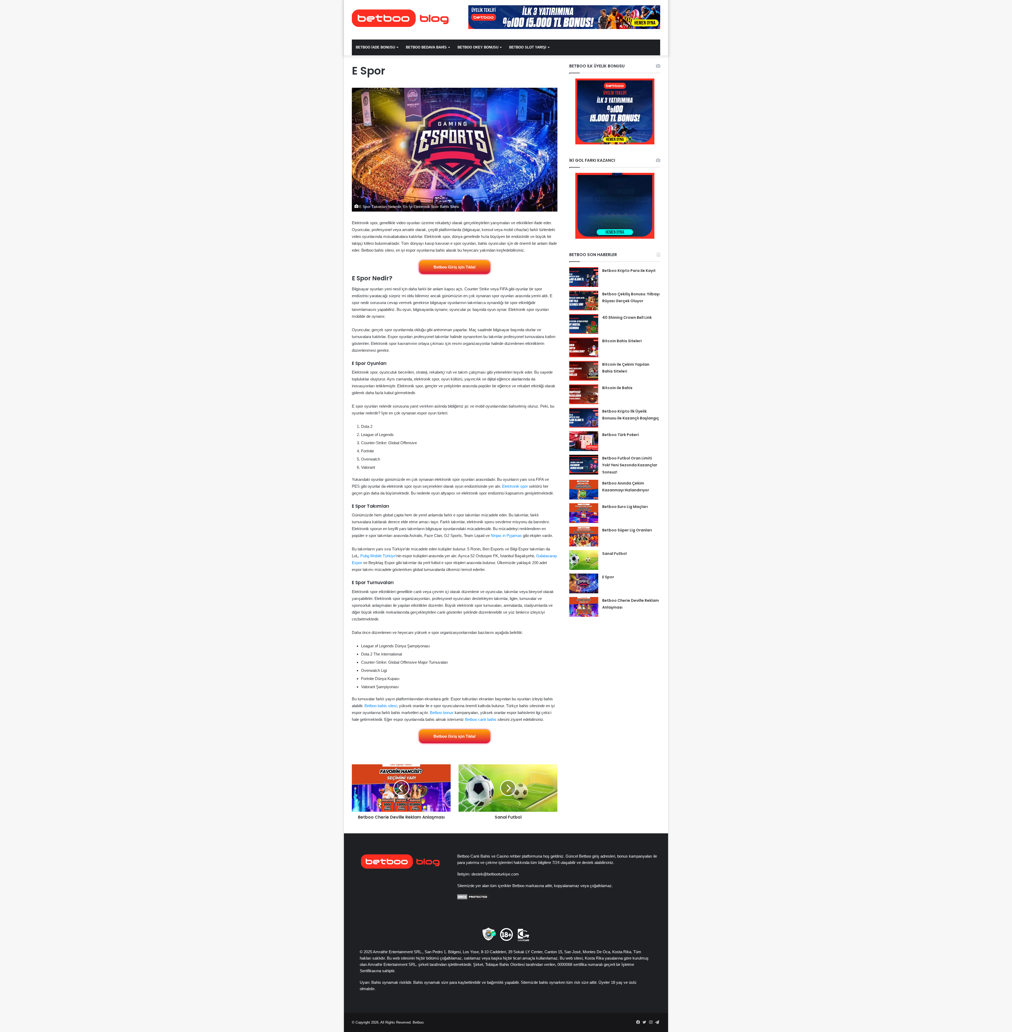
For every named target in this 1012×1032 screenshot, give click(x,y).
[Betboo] (400, 18)
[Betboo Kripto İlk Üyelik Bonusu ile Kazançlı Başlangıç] (583, 418)
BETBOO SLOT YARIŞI (527, 47)
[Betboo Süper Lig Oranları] (583, 536)
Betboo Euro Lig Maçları (625, 506)
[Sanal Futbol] (583, 560)
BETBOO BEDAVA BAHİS (426, 47)
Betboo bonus (442, 712)
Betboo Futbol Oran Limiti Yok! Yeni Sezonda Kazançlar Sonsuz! (629, 465)
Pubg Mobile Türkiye (378, 556)
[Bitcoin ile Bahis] (583, 394)
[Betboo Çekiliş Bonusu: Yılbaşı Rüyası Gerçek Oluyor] (583, 300)
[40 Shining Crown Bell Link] (583, 324)
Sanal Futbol (614, 553)
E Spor (608, 577)
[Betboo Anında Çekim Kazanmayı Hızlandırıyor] (583, 490)
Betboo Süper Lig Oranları (627, 530)
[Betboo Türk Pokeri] (583, 441)
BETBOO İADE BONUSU (375, 47)
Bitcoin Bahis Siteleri (622, 341)
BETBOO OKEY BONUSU (478, 47)
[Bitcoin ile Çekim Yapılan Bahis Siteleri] (583, 371)
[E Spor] (583, 583)
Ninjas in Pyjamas (506, 535)
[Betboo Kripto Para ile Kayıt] (583, 277)
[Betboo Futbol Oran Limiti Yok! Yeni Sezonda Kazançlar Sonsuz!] (583, 465)
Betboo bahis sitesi (380, 705)
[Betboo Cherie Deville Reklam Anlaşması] (583, 607)
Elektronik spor (515, 486)
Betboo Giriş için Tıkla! (455, 267)
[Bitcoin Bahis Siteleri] (583, 347)
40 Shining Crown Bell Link (627, 317)
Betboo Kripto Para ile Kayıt (629, 270)
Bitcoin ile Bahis (617, 387)
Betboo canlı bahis (481, 719)
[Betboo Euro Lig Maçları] (583, 513)
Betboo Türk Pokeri (620, 434)
